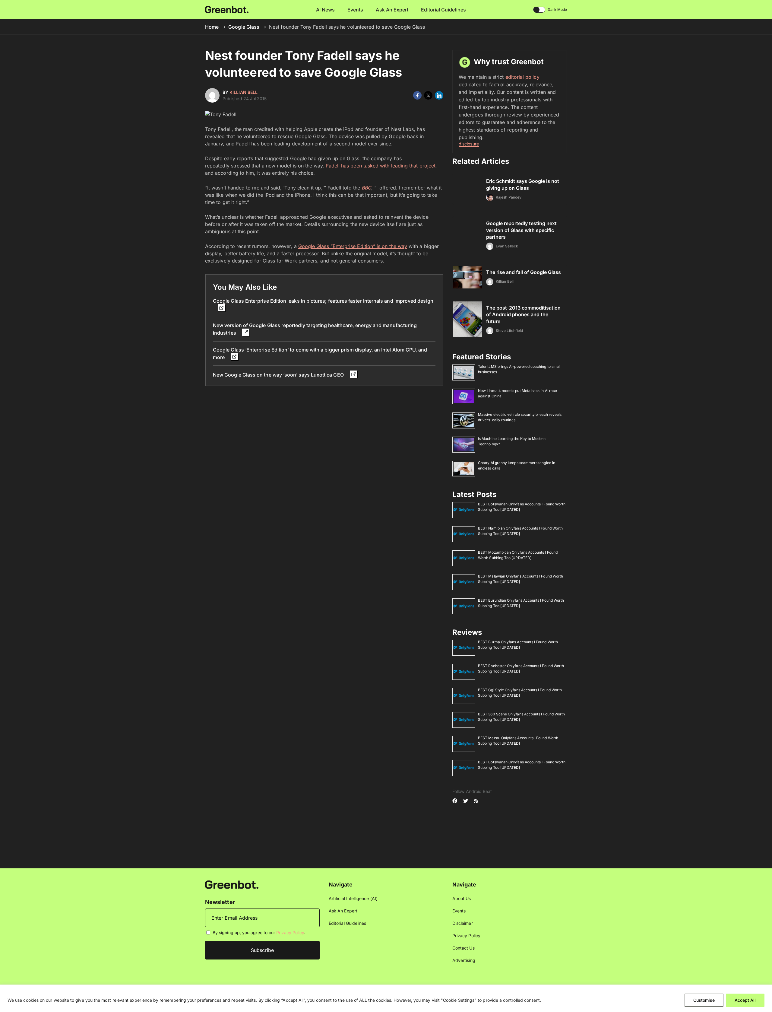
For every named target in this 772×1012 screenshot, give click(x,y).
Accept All (745, 1000)
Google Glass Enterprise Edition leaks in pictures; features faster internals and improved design (323, 301)
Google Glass (243, 27)
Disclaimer (462, 923)
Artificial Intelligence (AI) (353, 898)
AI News (325, 10)
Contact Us (463, 947)
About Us (461, 898)
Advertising (463, 960)
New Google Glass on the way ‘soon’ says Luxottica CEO (279, 375)
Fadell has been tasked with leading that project (380, 166)
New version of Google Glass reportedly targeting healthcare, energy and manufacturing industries (315, 329)
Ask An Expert (392, 10)
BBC (366, 188)
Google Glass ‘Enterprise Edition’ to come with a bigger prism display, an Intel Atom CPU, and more (320, 353)
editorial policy (522, 77)
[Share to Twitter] (428, 95)
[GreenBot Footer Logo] (231, 884)
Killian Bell (243, 92)
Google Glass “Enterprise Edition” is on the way (352, 246)
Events (355, 10)
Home (212, 27)
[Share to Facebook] (417, 95)
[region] (386, 998)
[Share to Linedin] (439, 95)
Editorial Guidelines (443, 10)
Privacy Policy (290, 932)
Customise (704, 1000)
